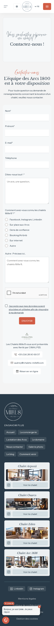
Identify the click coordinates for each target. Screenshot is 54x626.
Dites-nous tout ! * (15, 174)
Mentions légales (27, 598)
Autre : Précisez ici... (15, 253)
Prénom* (10, 126)
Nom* (8, 110)
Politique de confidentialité (27, 605)
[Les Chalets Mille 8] (13, 412)
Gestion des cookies (27, 618)
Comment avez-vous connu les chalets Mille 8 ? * (25, 212)
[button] (36, 6)
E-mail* (9, 142)
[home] (27, 6)
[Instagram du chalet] (8, 484)
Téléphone (11, 158)
